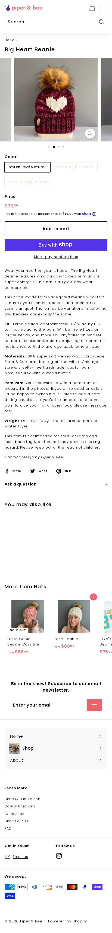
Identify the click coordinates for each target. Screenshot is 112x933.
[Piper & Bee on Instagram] (59, 856)
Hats (40, 586)
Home (9, 39)
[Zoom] (90, 134)
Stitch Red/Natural (27, 167)
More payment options (56, 256)
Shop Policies (17, 821)
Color (11, 156)
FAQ (8, 828)
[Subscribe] (94, 705)
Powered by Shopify (67, 921)
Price (10, 196)
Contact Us (14, 813)
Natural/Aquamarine (29, 181)
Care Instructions (20, 806)
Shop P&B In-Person (23, 799)
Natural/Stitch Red (75, 167)
